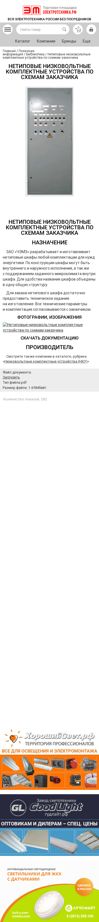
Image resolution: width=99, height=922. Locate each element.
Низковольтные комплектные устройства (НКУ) (45, 361)
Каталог (22, 41)
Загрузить (11, 377)
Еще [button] (86, 41)
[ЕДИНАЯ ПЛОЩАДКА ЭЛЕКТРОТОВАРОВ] (49, 10)
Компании (46, 41)
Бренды (69, 41)
